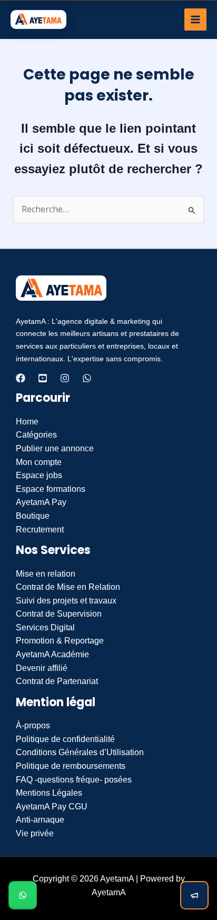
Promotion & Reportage (60, 640)
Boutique (33, 515)
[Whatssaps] (87, 378)
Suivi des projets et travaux (66, 600)
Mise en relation (45, 573)
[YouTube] (42, 378)
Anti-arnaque (40, 819)
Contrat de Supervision (59, 613)
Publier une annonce (55, 448)
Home (27, 421)
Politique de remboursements (70, 765)
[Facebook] (20, 378)
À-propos (33, 725)
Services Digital (45, 627)
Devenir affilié (41, 668)
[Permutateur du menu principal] (195, 19)
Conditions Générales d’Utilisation (80, 752)
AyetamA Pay (41, 502)
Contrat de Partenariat (57, 681)
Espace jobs (39, 475)
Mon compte (39, 462)
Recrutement (40, 529)
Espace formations (50, 488)
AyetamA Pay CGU (51, 806)
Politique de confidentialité (65, 739)
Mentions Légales (49, 792)
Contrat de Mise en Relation (68, 586)
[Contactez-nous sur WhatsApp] (22, 895)
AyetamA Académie (52, 654)
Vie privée (35, 833)
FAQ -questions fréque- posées (74, 779)
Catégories (36, 434)
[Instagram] (65, 378)
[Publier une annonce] (194, 895)
